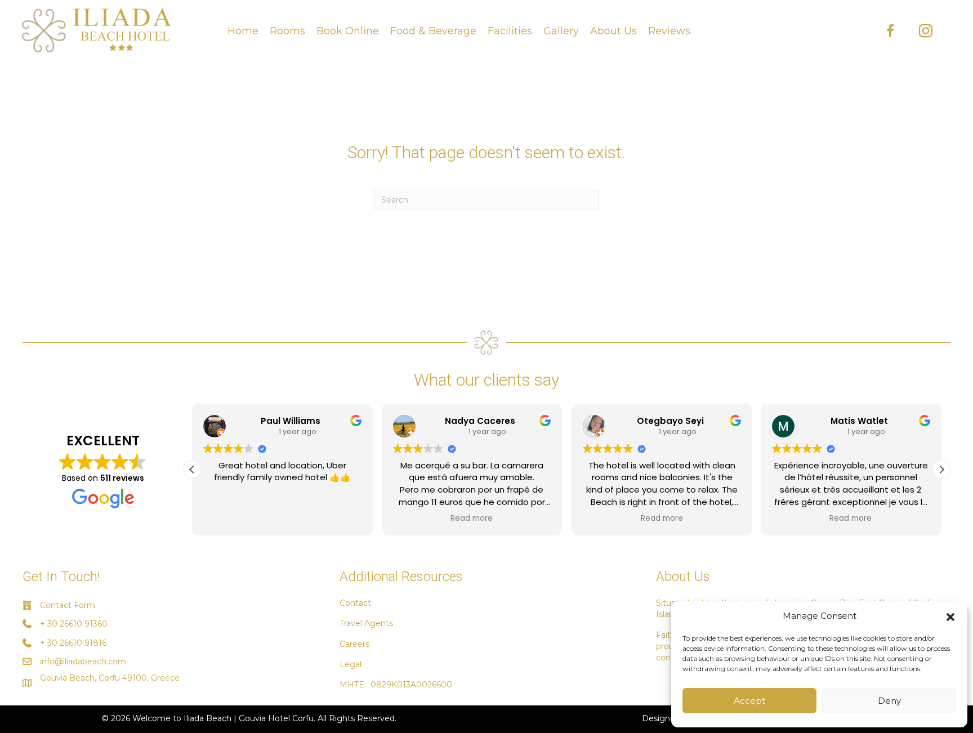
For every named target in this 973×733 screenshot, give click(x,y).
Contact (355, 603)
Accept (749, 700)
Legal (350, 664)
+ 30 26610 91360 (74, 624)
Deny (889, 700)
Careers (354, 644)
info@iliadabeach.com (83, 661)
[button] (950, 616)
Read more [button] (472, 518)
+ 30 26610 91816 (73, 643)
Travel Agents (366, 623)
